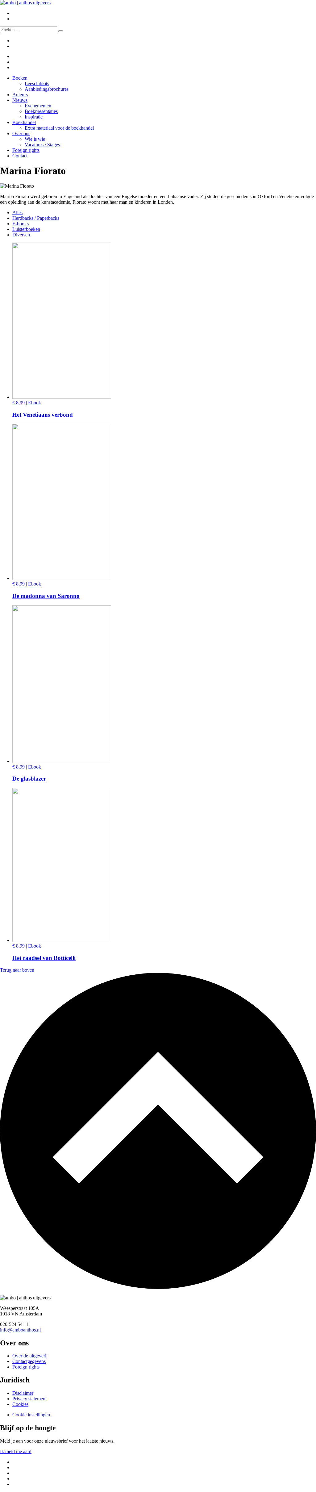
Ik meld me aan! (15, 1451)
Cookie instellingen (31, 1414)
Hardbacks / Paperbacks (35, 218)
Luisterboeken (26, 229)
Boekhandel (24, 122)
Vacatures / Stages (42, 144)
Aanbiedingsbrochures (47, 89)
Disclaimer (22, 1393)
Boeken (19, 78)
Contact (19, 155)
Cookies (20, 1404)
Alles (17, 212)
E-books (20, 223)
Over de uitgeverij (30, 1355)
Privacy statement (29, 1398)
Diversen (21, 234)
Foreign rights (26, 150)
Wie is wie (35, 139)
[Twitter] (16, 56)
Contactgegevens (29, 1361)
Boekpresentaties (41, 111)
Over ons (21, 133)
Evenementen (38, 105)
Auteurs (20, 94)
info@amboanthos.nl (20, 1329)
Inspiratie (34, 116)
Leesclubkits (37, 83)
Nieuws (19, 100)
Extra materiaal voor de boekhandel (59, 128)
